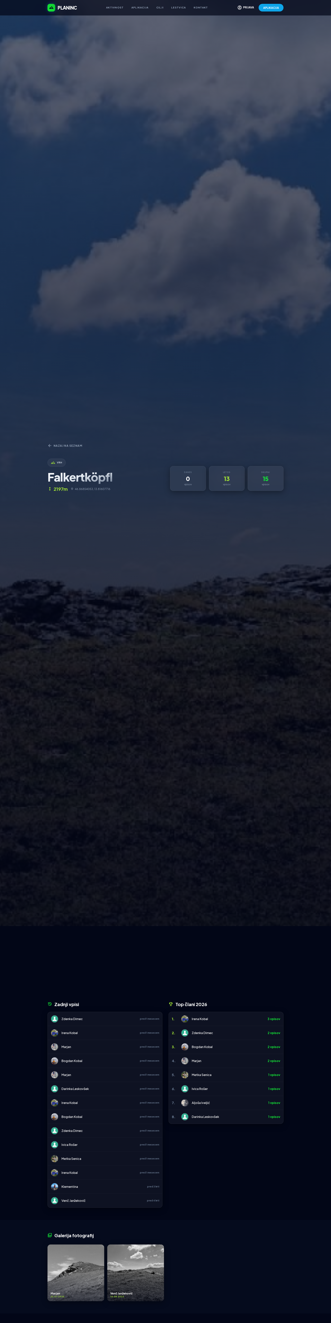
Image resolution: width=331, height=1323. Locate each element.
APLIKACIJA (271, 7)
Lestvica (178, 7)
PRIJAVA (245, 7)
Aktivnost (115, 7)
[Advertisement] (165, 965)
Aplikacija (140, 7)
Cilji (160, 7)
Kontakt (201, 7)
